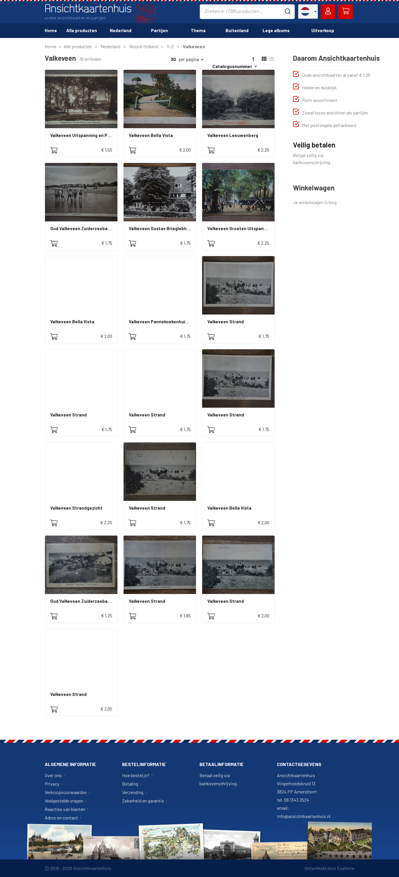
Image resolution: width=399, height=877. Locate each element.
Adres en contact (61, 817)
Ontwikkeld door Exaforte (329, 868)
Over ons (53, 775)
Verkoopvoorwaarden (66, 792)
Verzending (132, 792)
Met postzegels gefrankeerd (329, 125)
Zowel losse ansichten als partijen (335, 112)
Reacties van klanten (65, 809)
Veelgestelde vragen (64, 800)
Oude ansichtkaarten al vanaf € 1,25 (336, 75)
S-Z (170, 46)
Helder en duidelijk (319, 87)
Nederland (110, 46)
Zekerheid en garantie (143, 800)
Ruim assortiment (319, 100)
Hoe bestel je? (136, 775)
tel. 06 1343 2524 (293, 800)
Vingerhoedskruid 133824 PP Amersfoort (297, 787)
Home (50, 46)
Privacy (52, 783)
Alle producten (78, 46)
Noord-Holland (143, 46)
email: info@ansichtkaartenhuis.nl (303, 812)
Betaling (130, 783)
